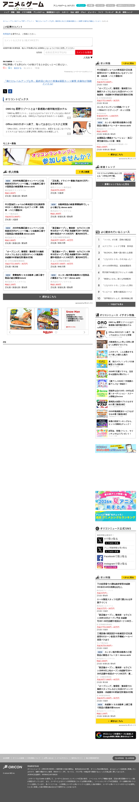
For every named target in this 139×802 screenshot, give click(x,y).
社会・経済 (75, 12)
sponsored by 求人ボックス (84, 303)
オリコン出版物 (18, 758)
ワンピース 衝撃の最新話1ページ (117, 292)
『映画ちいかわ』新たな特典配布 (116, 279)
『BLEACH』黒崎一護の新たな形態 (117, 253)
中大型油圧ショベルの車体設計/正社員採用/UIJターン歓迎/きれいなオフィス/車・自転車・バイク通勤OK (114, 73)
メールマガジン (62, 758)
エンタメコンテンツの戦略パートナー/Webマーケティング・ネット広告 (113, 108)
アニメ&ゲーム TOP (17, 21)
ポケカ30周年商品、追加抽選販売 (116, 266)
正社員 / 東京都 (25, 259)
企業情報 (131, 758)
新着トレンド (127, 12)
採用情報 (120, 758)
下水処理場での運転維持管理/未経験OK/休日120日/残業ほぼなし (113, 585)
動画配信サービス (53, 12)
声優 (90, 5)
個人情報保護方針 (92, 758)
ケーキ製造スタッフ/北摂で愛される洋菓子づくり (114, 601)
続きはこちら (49, 296)
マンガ (100, 5)
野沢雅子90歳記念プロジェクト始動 (117, 272)
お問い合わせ (48, 758)
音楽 (18, 12)
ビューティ (92, 12)
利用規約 (7, 34)
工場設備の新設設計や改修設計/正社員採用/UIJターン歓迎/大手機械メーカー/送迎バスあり (114, 636)
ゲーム (110, 5)
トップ (6, 12)
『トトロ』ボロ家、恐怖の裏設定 (116, 240)
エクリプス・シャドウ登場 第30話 (117, 246)
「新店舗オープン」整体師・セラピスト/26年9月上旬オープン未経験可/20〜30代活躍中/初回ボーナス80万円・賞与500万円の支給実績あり (114, 670)
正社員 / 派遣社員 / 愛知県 (25, 188)
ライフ (100, 12)
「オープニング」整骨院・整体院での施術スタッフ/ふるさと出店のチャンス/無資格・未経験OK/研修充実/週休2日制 (115, 91)
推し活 (118, 12)
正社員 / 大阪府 (70, 187)
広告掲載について (33, 758)
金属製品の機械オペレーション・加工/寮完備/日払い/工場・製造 (114, 139)
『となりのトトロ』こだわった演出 (117, 285)
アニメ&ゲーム (39, 12)
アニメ (81, 5)
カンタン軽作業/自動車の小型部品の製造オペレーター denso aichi (114, 124)
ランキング (109, 12)
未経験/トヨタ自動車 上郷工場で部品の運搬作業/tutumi (114, 706)
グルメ (83, 12)
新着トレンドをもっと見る (117, 184)
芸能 (12, 12)
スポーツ (65, 12)
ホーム (5, 21)
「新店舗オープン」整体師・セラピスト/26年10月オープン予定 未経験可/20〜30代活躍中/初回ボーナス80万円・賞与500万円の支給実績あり (114, 618)
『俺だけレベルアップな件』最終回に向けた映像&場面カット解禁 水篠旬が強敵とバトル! (67, 21)
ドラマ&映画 (26, 12)
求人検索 (85, 172)
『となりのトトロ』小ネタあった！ (117, 259)
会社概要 (6, 758)
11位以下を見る (117, 304)
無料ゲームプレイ (125, 5)
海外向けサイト (77, 758)
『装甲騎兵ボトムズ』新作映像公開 (117, 298)
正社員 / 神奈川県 (70, 235)
